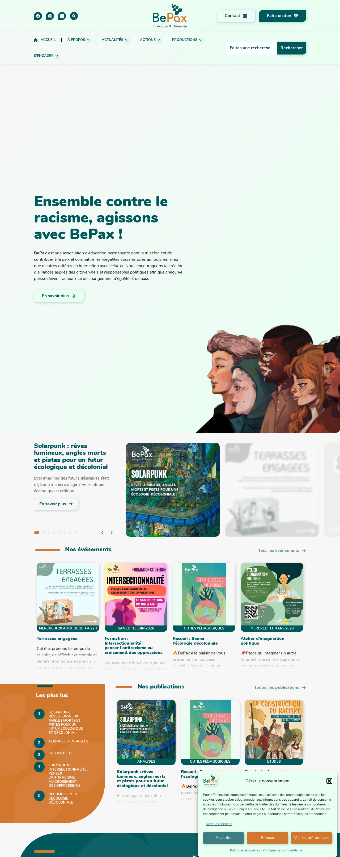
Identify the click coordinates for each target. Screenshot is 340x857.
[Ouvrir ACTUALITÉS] (126, 40)
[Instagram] (50, 16)
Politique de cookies (245, 850)
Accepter (224, 838)
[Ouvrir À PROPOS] (88, 40)
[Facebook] (38, 16)
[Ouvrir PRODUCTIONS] (200, 40)
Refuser (267, 838)
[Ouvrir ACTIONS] (158, 40)
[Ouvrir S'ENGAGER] (56, 56)
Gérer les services (219, 824)
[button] (329, 781)
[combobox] (251, 48)
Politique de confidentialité (282, 850)
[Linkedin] (62, 16)
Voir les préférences (311, 838)
